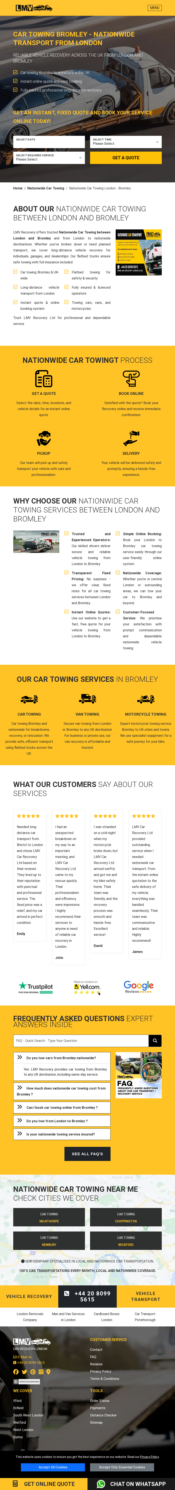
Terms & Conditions (104, 1379)
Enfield (18, 1408)
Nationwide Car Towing (45, 188)
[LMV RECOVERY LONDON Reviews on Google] (139, 988)
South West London (28, 1415)
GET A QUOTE (125, 157)
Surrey (18, 1437)
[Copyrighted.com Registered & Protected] (26, 1381)
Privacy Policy (149, 1457)
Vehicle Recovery (29, 1296)
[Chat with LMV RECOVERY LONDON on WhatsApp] (103, 1484)
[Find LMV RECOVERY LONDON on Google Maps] (48, 1373)
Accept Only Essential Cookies (122, 1467)
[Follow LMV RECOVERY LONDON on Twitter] (24, 1373)
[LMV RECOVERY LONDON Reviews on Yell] (87, 988)
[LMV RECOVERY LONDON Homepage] (34, 8)
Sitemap (96, 1423)
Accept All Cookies (53, 1467)
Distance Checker (103, 1415)
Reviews (96, 1364)
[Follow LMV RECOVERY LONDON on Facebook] (16, 1373)
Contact (96, 1350)
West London (23, 1430)
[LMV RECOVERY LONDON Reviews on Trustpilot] (36, 988)
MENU (154, 8)
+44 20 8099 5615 (92, 1296)
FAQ (93, 1357)
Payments (97, 1408)
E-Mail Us (24, 1357)
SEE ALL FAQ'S (87, 1154)
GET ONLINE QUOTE (49, 1484)
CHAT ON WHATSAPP (138, 1484)
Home (18, 188)
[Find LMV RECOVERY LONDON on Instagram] (41, 1373)
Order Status (99, 1401)
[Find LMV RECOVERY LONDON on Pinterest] (33, 1373)
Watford (19, 1423)
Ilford (17, 1401)
